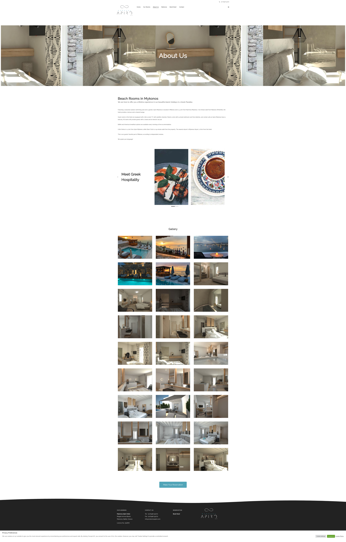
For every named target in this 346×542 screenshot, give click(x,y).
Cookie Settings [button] (321, 536)
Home (139, 7)
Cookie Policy (339, 536)
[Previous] (118, 177)
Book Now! (173, 7)
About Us (156, 7)
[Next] (228, 177)
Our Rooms (146, 7)
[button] (173, 485)
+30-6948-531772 (225, 1)
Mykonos (164, 7)
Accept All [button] (331, 536)
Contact (181, 7)
